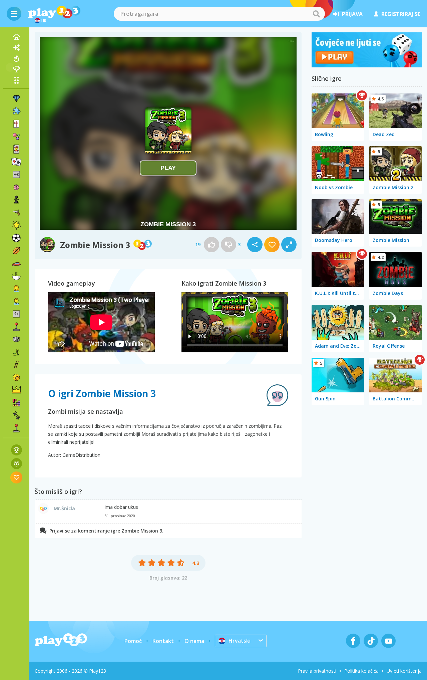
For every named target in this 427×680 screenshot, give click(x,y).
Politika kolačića (361, 671)
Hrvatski (240, 640)
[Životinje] (16, 415)
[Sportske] (16, 250)
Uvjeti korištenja (404, 671)
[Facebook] (353, 641)
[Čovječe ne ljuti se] (367, 65)
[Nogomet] (16, 238)
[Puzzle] (16, 111)
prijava (352, 14)
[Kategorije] (16, 80)
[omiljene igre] (16, 477)
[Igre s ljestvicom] (16, 449)
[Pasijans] (16, 161)
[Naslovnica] (16, 37)
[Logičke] (16, 187)
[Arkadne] (16, 326)
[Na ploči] (16, 339)
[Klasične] (16, 352)
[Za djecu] (16, 301)
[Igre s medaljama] (16, 463)
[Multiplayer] (16, 428)
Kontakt (163, 641)
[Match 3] (16, 98)
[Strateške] (16, 390)
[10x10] (16, 174)
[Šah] (16, 200)
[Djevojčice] (16, 288)
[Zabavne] (16, 225)
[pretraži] (316, 14)
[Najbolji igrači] (16, 69)
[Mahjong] (16, 123)
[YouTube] (388, 641)
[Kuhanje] (16, 276)
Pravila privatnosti (317, 671)
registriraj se (400, 14)
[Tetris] (16, 402)
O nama (194, 641)
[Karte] (16, 149)
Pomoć (133, 641)
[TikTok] (371, 641)
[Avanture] (16, 377)
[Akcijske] (16, 212)
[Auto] (16, 263)
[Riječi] (16, 314)
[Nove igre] (16, 47)
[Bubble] (16, 136)
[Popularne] (16, 58)
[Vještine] (16, 364)
